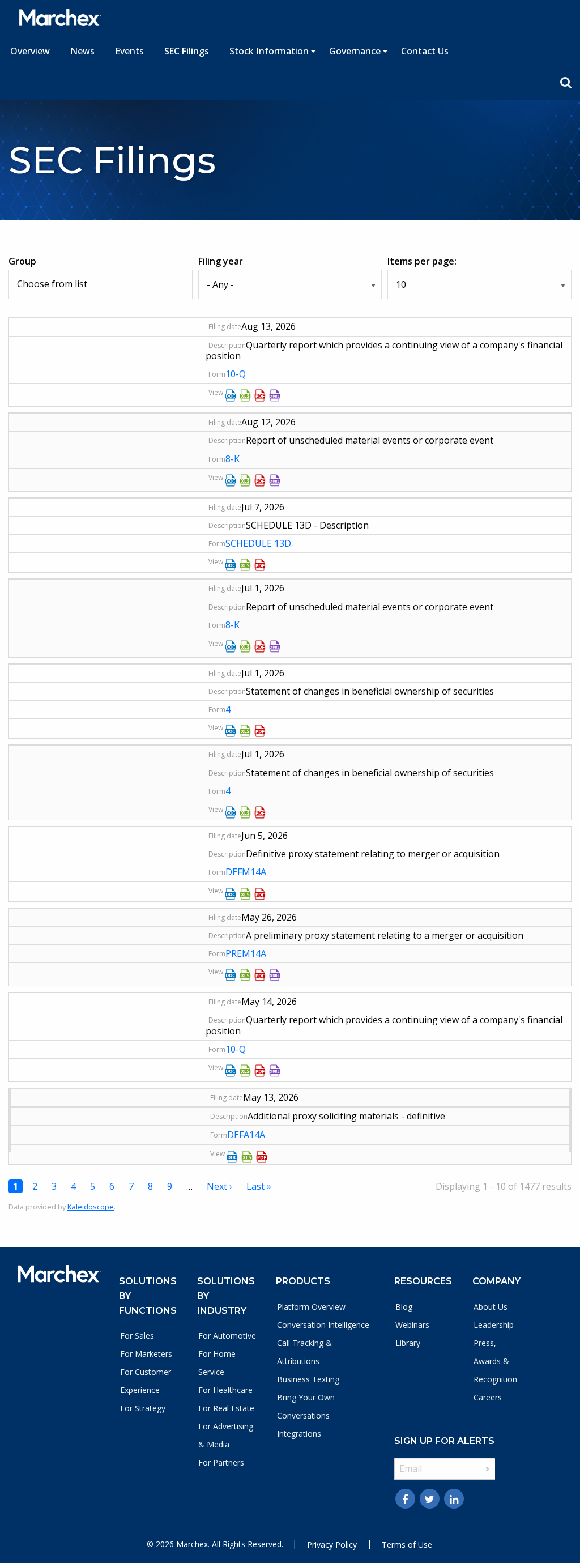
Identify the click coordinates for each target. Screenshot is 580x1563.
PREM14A (245, 953)
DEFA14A (246, 1134)
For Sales (137, 1335)
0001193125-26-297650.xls (245, 564)
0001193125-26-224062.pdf (260, 1070)
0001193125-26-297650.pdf (260, 564)
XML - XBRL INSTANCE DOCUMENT (274, 975)
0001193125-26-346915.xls (245, 480)
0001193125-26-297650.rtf (230, 564)
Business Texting (308, 1379)
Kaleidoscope (90, 1207)
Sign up (487, 1469)
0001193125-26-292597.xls (245, 730)
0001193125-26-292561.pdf (260, 646)
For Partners (221, 1462)
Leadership (494, 1324)
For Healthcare (225, 1390)
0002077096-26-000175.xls (245, 975)
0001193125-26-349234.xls (245, 395)
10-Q (235, 374)
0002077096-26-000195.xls (245, 894)
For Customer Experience (145, 1380)
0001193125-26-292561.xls (245, 646)
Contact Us (425, 51)
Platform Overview (311, 1306)
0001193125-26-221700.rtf (232, 1156)
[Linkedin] (454, 1499)
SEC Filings (186, 51)
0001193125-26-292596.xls (245, 812)
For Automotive (227, 1335)
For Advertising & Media (225, 1435)
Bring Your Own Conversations (306, 1406)
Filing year (220, 261)
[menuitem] (30, 51)
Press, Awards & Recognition (495, 1361)
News (82, 51)
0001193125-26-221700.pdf (261, 1156)
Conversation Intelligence (323, 1324)
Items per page (420, 261)
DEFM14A (245, 872)
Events (129, 51)
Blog (403, 1306)
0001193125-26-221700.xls (247, 1156)
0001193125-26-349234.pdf (260, 395)
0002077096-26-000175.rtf (230, 975)
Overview (30, 51)
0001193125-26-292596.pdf (260, 812)
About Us (491, 1306)
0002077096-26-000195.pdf (260, 894)
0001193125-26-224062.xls (245, 1070)
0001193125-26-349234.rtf (230, 395)
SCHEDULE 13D (258, 543)
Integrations (299, 1433)
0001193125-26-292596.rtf (230, 812)
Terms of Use (407, 1544)
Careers (488, 1397)
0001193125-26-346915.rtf (230, 480)
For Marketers (146, 1353)
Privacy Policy (332, 1544)
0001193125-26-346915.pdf (260, 480)
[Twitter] (430, 1499)
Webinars (412, 1324)
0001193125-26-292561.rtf (230, 646)
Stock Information (269, 51)
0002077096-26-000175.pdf (260, 975)
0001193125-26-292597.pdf (260, 730)
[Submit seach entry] (566, 83)
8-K (232, 459)
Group (22, 261)
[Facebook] (405, 1499)
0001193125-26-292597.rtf (230, 730)
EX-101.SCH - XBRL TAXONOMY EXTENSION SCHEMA (274, 395)
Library (407, 1343)
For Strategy (142, 1408)
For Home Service (217, 1362)
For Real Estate (226, 1408)
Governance (355, 51)
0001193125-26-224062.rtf (230, 1070)
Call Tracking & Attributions (304, 1352)
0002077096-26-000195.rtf (230, 894)
